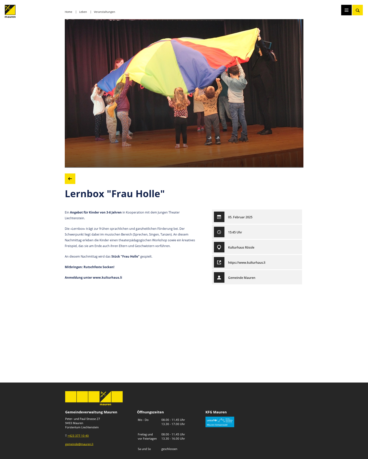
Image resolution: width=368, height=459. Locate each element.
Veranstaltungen (104, 12)
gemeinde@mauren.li (79, 444)
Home (68, 12)
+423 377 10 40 (78, 436)
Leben (83, 12)
